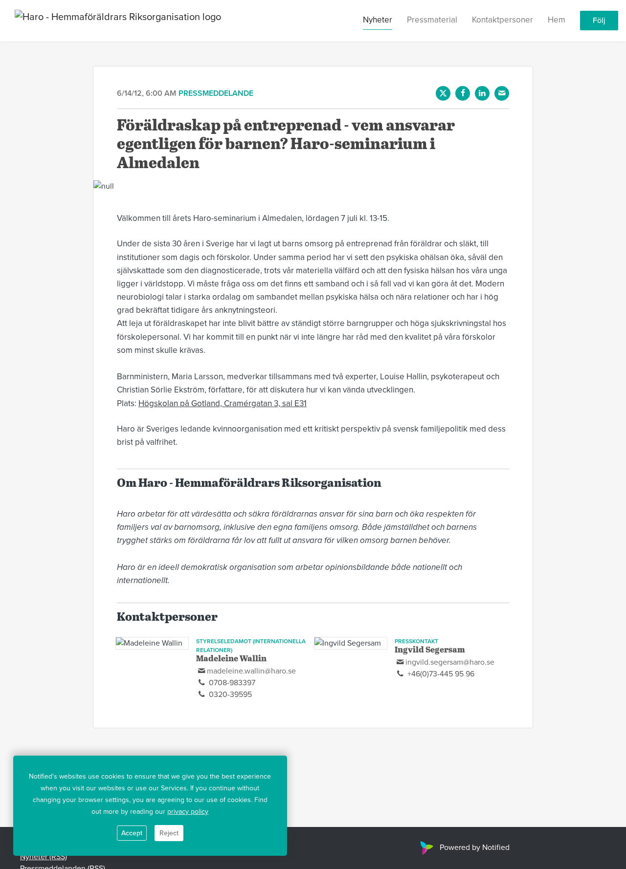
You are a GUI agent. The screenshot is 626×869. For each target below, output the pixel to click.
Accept (131, 833)
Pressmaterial (432, 20)
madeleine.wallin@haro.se (251, 671)
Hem (556, 20)
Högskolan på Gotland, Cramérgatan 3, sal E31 (222, 403)
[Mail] (501, 93)
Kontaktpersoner (502, 20)
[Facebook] (462, 93)
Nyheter (377, 20)
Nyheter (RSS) (43, 857)
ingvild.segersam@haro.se (449, 662)
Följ (599, 21)
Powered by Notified (475, 847)
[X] (443, 93)
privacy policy (187, 811)
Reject (169, 833)
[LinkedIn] (482, 93)
